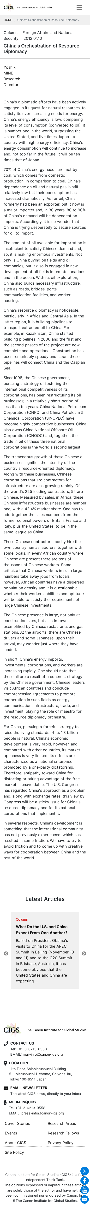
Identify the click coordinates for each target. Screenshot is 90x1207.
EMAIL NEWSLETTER (28, 1088)
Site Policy (14, 1152)
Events (11, 1133)
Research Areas (62, 1123)
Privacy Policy (60, 1142)
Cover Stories (17, 1123)
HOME (8, 20)
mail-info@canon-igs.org (43, 1054)
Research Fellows (63, 1133)
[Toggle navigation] (79, 7)
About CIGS (15, 1142)
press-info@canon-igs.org (42, 1113)
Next (84, 953)
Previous (6, 953)
